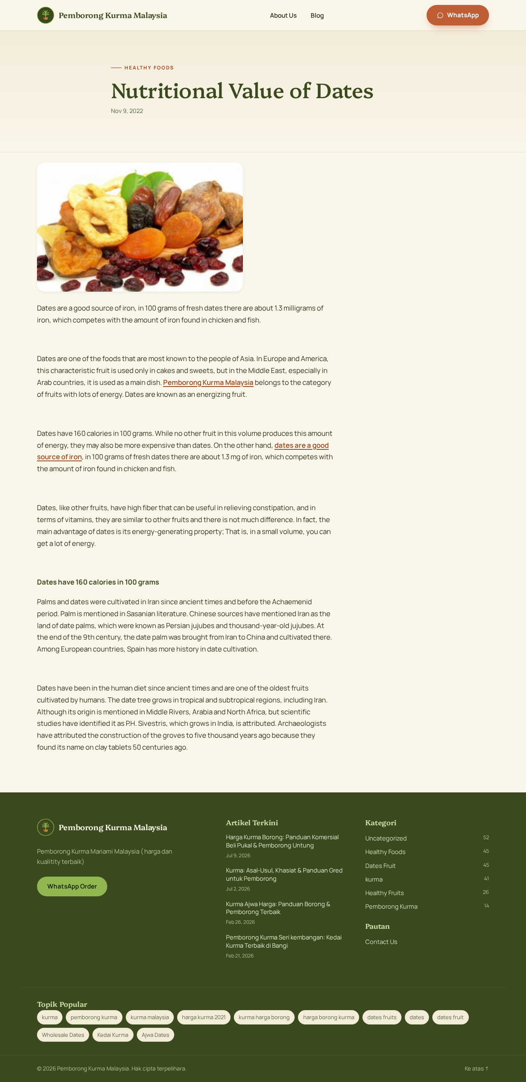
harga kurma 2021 (204, 1017)
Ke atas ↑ (477, 1068)
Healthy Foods (427, 851)
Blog (317, 15)
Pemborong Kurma (427, 906)
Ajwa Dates (155, 1034)
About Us (283, 15)
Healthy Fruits (427, 893)
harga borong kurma (328, 1017)
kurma (427, 879)
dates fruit (450, 1017)
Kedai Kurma (112, 1034)
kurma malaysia (150, 1017)
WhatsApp (463, 15)
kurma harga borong (264, 1017)
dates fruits (382, 1017)
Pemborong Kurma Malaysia (208, 382)
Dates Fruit (427, 865)
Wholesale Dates (63, 1034)
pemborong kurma (94, 1017)
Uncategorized (427, 838)
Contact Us (381, 941)
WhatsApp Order (72, 886)
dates (417, 1017)
